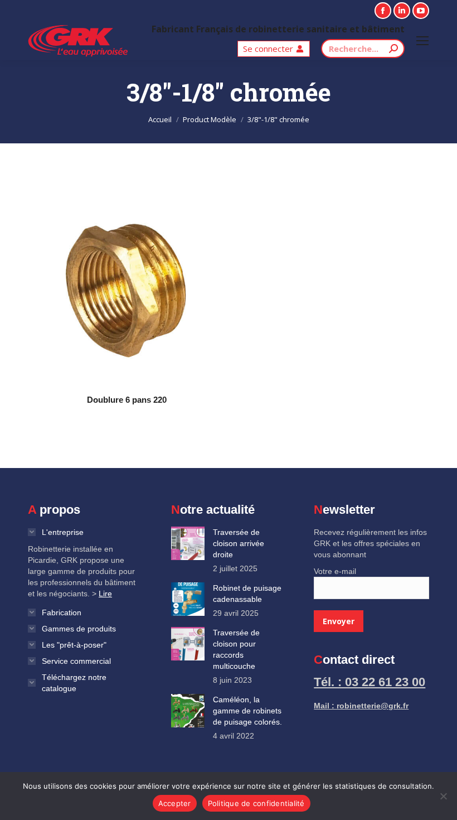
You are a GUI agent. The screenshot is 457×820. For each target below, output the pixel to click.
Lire (105, 593)
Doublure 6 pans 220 (127, 399)
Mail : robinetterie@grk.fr (361, 705)
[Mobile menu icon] (422, 40)
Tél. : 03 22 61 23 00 (369, 682)
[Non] (443, 796)
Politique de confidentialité (256, 803)
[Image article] (188, 543)
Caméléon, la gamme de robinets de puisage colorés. (247, 710)
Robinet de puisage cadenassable (247, 593)
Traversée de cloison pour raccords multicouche (236, 649)
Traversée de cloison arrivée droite (238, 543)
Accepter (174, 803)
